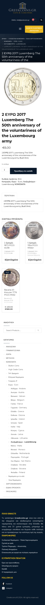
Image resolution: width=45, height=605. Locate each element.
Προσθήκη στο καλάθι (23, 171)
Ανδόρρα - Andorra (18, 388)
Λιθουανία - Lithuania (19, 438)
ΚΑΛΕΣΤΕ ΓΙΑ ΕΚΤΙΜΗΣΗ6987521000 (34, 29)
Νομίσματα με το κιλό (16, 476)
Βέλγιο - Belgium (17, 400)
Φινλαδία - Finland (18, 472)
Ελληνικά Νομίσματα (16, 377)
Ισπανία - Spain (17, 423)
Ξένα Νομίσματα (14, 480)
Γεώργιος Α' (12, 381)
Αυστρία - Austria (17, 392)
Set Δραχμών (13, 373)
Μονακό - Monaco (18, 449)
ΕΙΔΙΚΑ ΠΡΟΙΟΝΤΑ (13, 488)
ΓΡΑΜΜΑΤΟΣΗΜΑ (13, 350)
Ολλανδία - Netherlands (20, 453)
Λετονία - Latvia (17, 434)
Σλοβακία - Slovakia (18, 465)
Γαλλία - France (17, 404)
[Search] (38, 330)
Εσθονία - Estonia (18, 415)
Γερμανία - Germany (19, 408)
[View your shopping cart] (34, 20)
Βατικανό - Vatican (18, 396)
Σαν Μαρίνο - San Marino (21, 461)
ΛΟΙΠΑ (8, 354)
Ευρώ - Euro (17, 181)
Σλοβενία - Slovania (18, 469)
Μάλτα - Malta (16, 446)
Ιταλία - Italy (15, 427)
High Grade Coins (15, 369)
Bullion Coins (13, 366)
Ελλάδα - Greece (17, 411)
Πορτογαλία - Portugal (19, 457)
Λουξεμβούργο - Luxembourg (23, 442)
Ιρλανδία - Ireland (17, 419)
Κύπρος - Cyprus (17, 430)
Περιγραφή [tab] (9, 196)
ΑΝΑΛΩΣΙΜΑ (11, 347)
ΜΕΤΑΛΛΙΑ (10, 358)
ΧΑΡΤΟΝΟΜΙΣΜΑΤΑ (14, 484)
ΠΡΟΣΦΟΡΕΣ (11, 491)
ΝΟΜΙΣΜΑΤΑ (20, 184)
